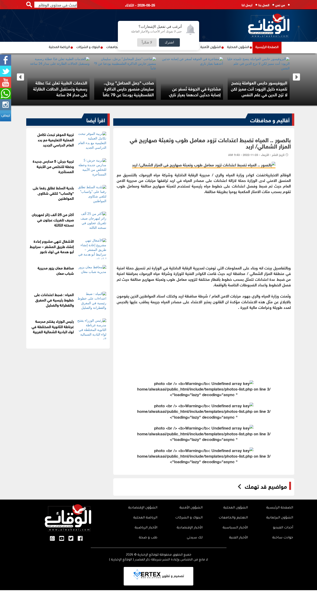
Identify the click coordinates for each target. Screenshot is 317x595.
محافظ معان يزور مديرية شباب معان (56, 270)
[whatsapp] (5, 93)
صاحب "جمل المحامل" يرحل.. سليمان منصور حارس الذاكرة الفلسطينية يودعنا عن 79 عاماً (141, 88)
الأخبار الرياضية (146, 528)
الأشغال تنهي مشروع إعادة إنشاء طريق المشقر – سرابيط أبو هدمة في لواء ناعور (52, 246)
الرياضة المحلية (59, 47)
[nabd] (5, 115)
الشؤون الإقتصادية (142, 508)
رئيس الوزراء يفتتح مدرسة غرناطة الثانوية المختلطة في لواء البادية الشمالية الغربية (53, 326)
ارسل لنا (247, 4)
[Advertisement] (204, 226)
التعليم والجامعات (233, 518)
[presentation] (20, 77)
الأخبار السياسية (235, 528)
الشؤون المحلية (238, 47)
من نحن (280, 4)
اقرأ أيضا (95, 119)
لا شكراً (147, 42)
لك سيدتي (195, 538)
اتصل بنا (263, 4)
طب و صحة (148, 538)
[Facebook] (5, 60)
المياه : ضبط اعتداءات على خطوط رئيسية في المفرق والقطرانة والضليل (54, 299)
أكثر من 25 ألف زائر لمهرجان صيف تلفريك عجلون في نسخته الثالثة (53, 219)
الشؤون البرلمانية (279, 518)
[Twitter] (5, 71)
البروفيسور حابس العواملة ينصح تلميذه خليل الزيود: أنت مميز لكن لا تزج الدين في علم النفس (272, 88)
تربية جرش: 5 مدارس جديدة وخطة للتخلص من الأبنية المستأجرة (53, 166)
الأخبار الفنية (238, 538)
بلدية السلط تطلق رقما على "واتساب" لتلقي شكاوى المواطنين (53, 192)
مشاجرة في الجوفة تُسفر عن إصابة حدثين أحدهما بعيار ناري (208, 91)
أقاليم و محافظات (270, 119)
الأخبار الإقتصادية (190, 528)
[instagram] (5, 104)
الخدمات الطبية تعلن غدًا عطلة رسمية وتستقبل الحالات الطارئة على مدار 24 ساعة (73, 88)
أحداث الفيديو (283, 528)
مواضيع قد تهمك (266, 486)
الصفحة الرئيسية (267, 47)
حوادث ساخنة (282, 538)
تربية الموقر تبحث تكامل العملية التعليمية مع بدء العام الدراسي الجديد (55, 139)
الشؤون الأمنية (211, 47)
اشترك (169, 42)
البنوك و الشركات (88, 47)
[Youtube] (5, 82)
